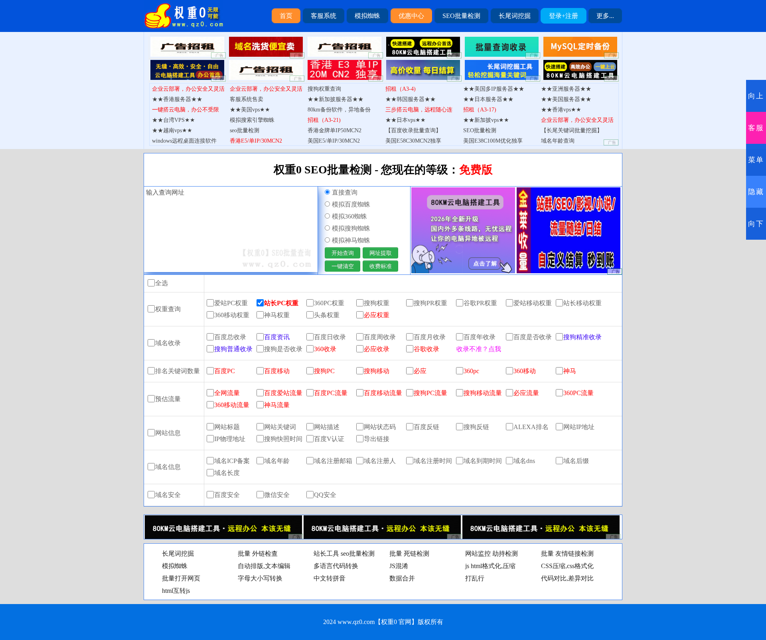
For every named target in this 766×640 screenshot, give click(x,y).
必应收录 (376, 349)
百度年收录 (480, 337)
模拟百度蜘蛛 (351, 204)
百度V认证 (329, 438)
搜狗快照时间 (283, 438)
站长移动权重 (582, 303)
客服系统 (323, 15)
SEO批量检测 (461, 15)
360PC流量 (578, 393)
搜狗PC (324, 371)
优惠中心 (411, 15)
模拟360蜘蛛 (349, 216)
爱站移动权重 (532, 303)
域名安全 (168, 494)
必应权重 (376, 315)
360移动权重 (231, 315)
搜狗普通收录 (233, 349)
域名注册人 (380, 460)
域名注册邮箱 (333, 460)
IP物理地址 (229, 438)
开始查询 (343, 253)
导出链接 (376, 438)
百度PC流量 (330, 393)
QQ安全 (325, 494)
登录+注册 (563, 15)
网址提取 (380, 253)
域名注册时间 (433, 460)
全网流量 (227, 393)
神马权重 (277, 315)
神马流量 (277, 404)
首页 (286, 15)
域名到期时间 (483, 460)
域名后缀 (576, 460)
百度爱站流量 (283, 393)
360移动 (524, 371)
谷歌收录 (426, 349)
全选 (161, 283)
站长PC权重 (281, 303)
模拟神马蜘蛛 (351, 240)
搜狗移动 (376, 371)
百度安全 (227, 494)
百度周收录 (380, 337)
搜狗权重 (376, 303)
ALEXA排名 (531, 426)
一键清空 (343, 266)
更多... (605, 15)
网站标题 (227, 426)
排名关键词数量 (177, 371)
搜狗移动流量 (483, 393)
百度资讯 (277, 337)
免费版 (476, 169)
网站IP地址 (578, 426)
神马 (569, 371)
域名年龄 (277, 460)
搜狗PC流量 (430, 393)
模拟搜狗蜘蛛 (351, 228)
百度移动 (277, 371)
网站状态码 (380, 426)
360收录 (325, 349)
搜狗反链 (476, 426)
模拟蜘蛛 (367, 15)
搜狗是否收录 (283, 349)
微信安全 (277, 494)
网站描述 (327, 426)
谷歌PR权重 (480, 303)
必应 (420, 371)
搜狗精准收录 (582, 337)
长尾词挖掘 (515, 15)
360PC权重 (329, 303)
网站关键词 (280, 426)
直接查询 (344, 192)
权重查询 (168, 309)
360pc (471, 371)
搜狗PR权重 (430, 303)
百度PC (224, 371)
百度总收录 (230, 337)
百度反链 (426, 426)
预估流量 (168, 399)
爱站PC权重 (231, 303)
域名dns (524, 460)
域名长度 (227, 472)
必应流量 (526, 393)
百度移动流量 (383, 393)
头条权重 (327, 315)
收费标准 (380, 266)
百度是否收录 (532, 337)
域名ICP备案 (232, 460)
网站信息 (168, 432)
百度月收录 (430, 337)
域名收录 (168, 343)
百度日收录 (330, 337)
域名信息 (168, 466)
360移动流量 (231, 404)
